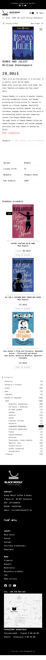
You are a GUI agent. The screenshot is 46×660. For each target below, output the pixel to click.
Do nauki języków (18, 141)
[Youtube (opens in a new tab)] (25, 5)
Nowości (8, 564)
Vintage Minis (14, 451)
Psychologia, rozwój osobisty (20, 440)
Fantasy (11, 412)
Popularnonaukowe (15, 435)
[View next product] (42, 23)
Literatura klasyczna (35, 141)
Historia (12, 415)
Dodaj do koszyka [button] (23, 255)
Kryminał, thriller (16, 421)
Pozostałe (12, 437)
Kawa (6, 391)
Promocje (9, 454)
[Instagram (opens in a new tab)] (22, 5)
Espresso (9, 394)
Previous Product (12, 23)
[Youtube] (14, 585)
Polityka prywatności (15, 545)
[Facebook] (5, 585)
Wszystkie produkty (13, 571)
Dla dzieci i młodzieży (15, 348)
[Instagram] (10, 585)
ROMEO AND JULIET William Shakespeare (27, 18)
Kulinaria (12, 423)
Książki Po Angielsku (13, 398)
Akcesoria (8, 381)
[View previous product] (3, 23)
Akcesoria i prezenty (13, 385)
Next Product (35, 23)
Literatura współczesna (18, 429)
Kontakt (7, 542)
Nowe (7, 401)
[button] (41, 29)
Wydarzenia (9, 567)
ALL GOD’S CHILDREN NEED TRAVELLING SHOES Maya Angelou (23, 298)
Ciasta (7, 388)
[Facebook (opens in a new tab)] (20, 5)
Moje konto (9, 534)
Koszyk (7, 538)
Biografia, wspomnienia (15, 241)
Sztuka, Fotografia (16, 449)
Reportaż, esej (15, 443)
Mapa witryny (10, 578)
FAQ (5, 575)
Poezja (11, 432)
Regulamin (9, 549)
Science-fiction (15, 446)
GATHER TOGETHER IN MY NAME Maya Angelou (23, 244)
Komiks (11, 418)
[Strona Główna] (3, 18)
